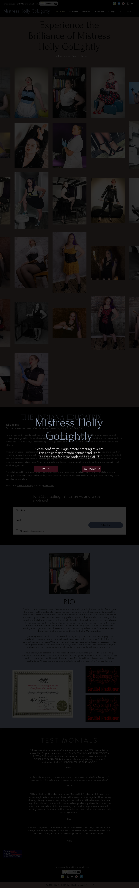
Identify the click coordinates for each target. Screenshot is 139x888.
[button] (46, 469)
